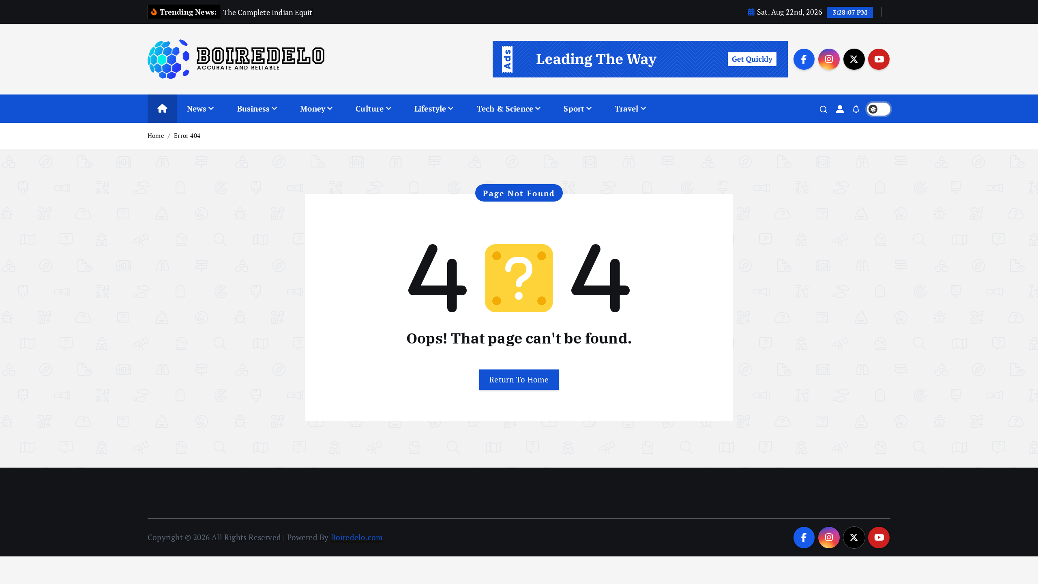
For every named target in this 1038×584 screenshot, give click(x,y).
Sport (574, 108)
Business (253, 108)
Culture (370, 108)
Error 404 (187, 135)
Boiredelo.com (357, 537)
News (197, 108)
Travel (626, 108)
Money (312, 108)
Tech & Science (505, 108)
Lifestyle (430, 108)
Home (156, 135)
